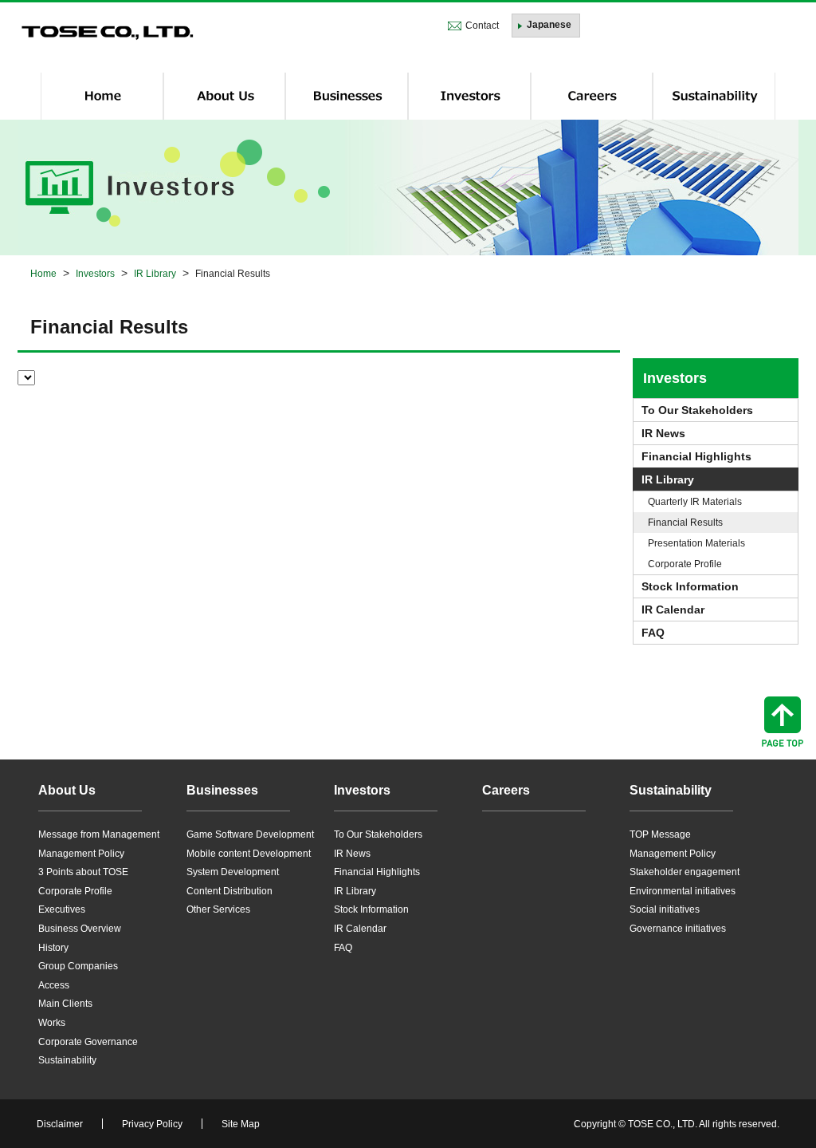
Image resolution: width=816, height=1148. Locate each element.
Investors (675, 378)
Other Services (218, 909)
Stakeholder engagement (685, 872)
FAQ (653, 632)
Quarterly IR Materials (695, 501)
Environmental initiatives (683, 891)
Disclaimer (60, 1124)
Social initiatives (665, 909)
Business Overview (79, 928)
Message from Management (98, 834)
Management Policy (81, 853)
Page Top (782, 721)
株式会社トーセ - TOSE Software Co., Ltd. (107, 33)
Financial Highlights (696, 456)
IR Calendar (672, 609)
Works (51, 1022)
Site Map (241, 1124)
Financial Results (685, 522)
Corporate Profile (685, 564)
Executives (61, 909)
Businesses (222, 790)
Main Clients (65, 1003)
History (53, 947)
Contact (482, 25)
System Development (232, 872)
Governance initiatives (678, 928)
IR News (663, 433)
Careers (506, 790)
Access (53, 985)
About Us (67, 790)
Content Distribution (229, 891)
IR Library (667, 479)
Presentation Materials (696, 543)
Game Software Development (250, 834)
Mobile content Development (248, 853)
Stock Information (690, 586)
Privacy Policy (152, 1124)
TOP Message (660, 834)
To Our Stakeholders (697, 410)
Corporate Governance (88, 1041)
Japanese (549, 24)
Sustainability (67, 1060)
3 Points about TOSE (83, 872)
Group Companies (78, 966)
